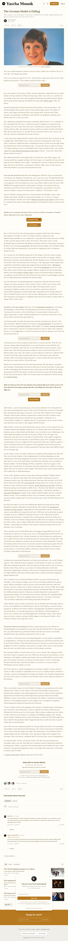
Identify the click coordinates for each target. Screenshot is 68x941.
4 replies (11, 829)
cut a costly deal (23, 246)
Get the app (42, 933)
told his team (48, 101)
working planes (12, 377)
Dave (8, 816)
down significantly (44, 324)
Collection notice (45, 929)
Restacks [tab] (14, 801)
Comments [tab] (8, 801)
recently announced (57, 326)
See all (7, 904)
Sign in (63, 3)
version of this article (12, 755)
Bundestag (45, 267)
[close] (50, 876)
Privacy (33, 929)
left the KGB (29, 483)
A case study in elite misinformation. (14, 871)
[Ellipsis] (63, 816)
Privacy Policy (46, 903)
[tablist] (11, 801)
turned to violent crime (25, 272)
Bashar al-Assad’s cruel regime (42, 199)
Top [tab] (6, 864)
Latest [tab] (10, 864)
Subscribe (54, 3)
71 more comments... (9, 856)
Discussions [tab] (16, 864)
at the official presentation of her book (24, 151)
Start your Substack (29, 933)
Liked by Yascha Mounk (14, 837)
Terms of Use (42, 902)
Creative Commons (45, 67)
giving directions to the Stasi (45, 485)
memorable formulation (44, 307)
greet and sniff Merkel (11, 493)
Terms (38, 929)
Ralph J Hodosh (11, 835)
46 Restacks (24, 783)
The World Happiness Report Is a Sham (19, 869)
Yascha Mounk (11, 20)
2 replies (11, 848)
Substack (25, 937)
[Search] (44, 3)
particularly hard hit (24, 326)
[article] (34, 872)
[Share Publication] (47, 3)
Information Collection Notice (33, 903)
